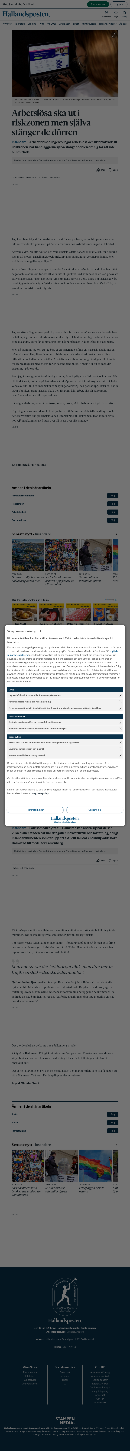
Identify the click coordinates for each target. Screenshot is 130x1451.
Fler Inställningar (35, 809)
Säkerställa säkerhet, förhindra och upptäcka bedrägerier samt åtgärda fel (44, 742)
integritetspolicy (40, 793)
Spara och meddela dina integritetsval (27, 755)
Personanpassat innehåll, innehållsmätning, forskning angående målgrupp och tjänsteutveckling (55, 708)
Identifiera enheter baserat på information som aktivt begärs (38, 728)
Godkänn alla (94, 809)
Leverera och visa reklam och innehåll (27, 748)
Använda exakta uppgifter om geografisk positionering (35, 722)
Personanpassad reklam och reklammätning (30, 701)
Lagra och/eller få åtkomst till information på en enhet (35, 695)
